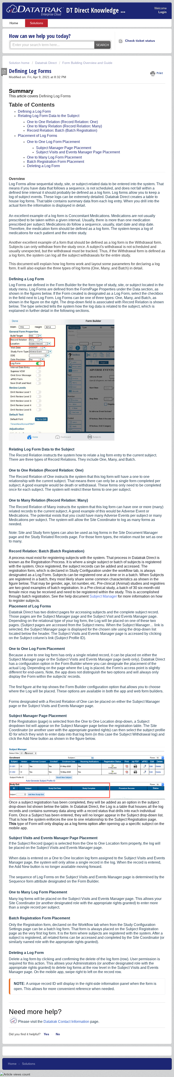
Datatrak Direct (46, 63)
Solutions (36, 23)
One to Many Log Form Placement (54, 157)
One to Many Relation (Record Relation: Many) (64, 126)
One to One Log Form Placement (53, 142)
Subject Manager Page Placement (63, 148)
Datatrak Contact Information (66, 1021)
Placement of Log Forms (37, 136)
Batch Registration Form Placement (55, 162)
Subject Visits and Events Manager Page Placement (78, 152)
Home (14, 23)
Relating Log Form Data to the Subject (48, 116)
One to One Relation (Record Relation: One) (62, 122)
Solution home (19, 63)
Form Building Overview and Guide (87, 63)
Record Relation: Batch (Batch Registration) (62, 130)
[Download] (78, 552)
